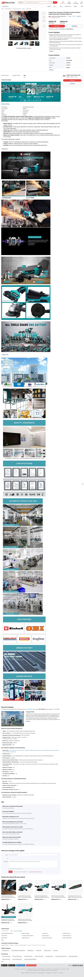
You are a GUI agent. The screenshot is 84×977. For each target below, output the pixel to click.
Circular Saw (42, 750)
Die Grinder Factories (28, 956)
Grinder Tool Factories (39, 956)
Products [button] (21, 2)
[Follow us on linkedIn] (82, 965)
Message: (6, 861)
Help (61, 6)
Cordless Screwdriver (29, 750)
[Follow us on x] (75, 965)
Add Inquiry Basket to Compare (24, 48)
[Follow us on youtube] (78, 965)
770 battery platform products (7, 933)
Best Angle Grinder (49, 956)
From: (7, 855)
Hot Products (17, 969)
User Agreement (48, 972)
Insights (68, 969)
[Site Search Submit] (55, 2)
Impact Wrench (37, 750)
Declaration (55, 972)
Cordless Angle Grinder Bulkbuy (30, 959)
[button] (51, 2)
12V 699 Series (4, 935)
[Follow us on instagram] (76, 965)
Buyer (54, 6)
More (2, 961)
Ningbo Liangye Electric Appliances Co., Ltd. (59, 16)
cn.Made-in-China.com (53, 970)
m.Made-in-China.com (45, 970)
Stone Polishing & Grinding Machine (18, 950)
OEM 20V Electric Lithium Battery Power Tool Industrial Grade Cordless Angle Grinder (58, 897)
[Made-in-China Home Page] (8, 2)
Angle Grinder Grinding (73, 956)
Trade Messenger (21, 965)
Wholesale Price (49, 969)
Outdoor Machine (45, 935)
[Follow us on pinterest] (80, 965)
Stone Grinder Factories (17, 956)
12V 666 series (45, 933)
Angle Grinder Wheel (6, 959)
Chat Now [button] (75, 26)
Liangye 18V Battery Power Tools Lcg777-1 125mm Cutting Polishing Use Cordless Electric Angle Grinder (24, 897)
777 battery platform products (27, 935)
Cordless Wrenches (25, 937)
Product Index (63, 969)
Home (2, 8)
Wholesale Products (42, 969)
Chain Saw (54, 750)
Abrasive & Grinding (16, 8)
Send (10, 871)
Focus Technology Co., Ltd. (33, 972)
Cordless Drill (21, 750)
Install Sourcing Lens (32, 965)
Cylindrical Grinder (47, 950)
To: (7, 858)
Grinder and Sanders (25, 933)
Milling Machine (31, 950)
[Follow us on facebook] (73, 965)
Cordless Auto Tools (66, 933)
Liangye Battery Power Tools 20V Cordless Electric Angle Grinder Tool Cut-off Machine (8, 920)
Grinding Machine (5, 950)
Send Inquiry (57, 26)
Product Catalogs (18, 930)
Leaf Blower (7, 751)
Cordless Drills (4, 937)
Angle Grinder (28, 8)
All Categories (5, 6)
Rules (82, 6)
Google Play (12, 965)
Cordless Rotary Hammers (47, 937)
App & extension (68, 6)
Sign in (81, 3)
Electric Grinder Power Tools (60, 956)
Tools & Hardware (8, 8)
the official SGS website (30, 709)
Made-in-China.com (37, 970)
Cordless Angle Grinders (67, 937)
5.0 (68, 76)
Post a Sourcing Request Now (35, 871)
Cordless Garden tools (66, 935)
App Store (4, 965)
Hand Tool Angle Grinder (17, 959)
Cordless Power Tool (14, 750)
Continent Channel (56, 969)
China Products (23, 969)
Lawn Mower (13, 751)
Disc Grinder (55, 950)
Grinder (23, 8)
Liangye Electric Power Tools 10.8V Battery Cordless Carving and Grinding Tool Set (75, 897)
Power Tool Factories (6, 956)
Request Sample (70, 28)
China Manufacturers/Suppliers (32, 969)
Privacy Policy (60, 972)
